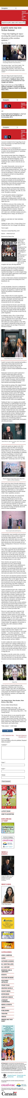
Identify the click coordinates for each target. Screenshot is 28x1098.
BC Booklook (14, 3)
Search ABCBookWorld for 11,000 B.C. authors (24, 15)
